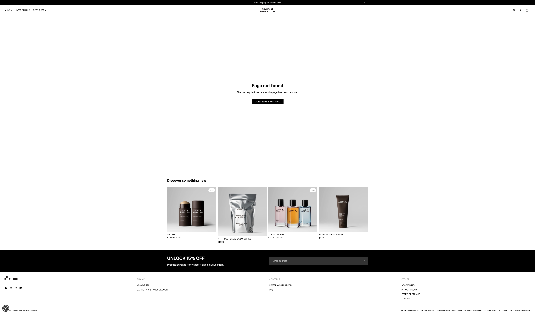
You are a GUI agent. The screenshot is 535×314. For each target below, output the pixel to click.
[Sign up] (364, 261)
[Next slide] (212, 209)
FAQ (271, 290)
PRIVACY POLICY (409, 290)
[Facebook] (6, 288)
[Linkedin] (21, 288)
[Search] (514, 10)
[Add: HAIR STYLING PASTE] (365, 227)
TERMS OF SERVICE (411, 294)
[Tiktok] (16, 288)
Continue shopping (267, 101)
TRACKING (406, 298)
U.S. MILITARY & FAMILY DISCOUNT (153, 290)
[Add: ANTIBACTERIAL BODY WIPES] (264, 231)
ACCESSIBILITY (408, 285)
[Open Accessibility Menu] (5, 308)
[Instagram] (11, 288)
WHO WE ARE (143, 285)
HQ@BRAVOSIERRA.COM (280, 285)
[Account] (520, 10)
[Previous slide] (171, 209)
